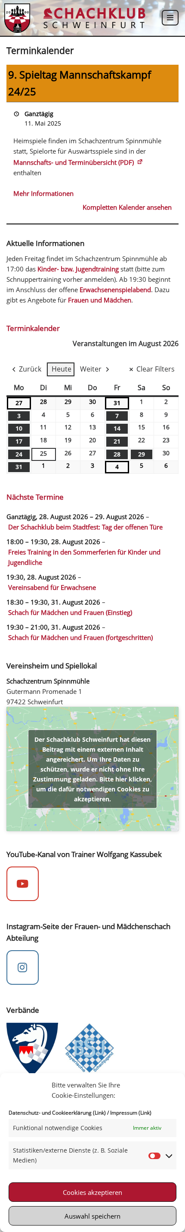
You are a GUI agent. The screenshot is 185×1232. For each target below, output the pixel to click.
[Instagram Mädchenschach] (22, 967)
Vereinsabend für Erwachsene (52, 587)
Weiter (91, 369)
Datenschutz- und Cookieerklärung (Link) (57, 1112)
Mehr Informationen (43, 193)
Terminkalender (33, 328)
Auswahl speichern (92, 1216)
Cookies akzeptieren (92, 1192)
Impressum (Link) (130, 1112)
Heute (61, 369)
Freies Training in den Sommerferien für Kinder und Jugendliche (84, 557)
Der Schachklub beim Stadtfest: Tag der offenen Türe (85, 527)
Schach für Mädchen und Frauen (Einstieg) (70, 612)
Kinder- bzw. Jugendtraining (78, 269)
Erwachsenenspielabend (115, 289)
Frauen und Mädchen (99, 300)
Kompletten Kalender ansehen (127, 207)
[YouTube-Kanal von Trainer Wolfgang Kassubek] (22, 883)
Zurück (30, 369)
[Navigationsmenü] (170, 17)
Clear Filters (155, 369)
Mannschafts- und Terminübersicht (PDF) (73, 162)
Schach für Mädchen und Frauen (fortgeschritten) (80, 637)
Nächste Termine (35, 497)
